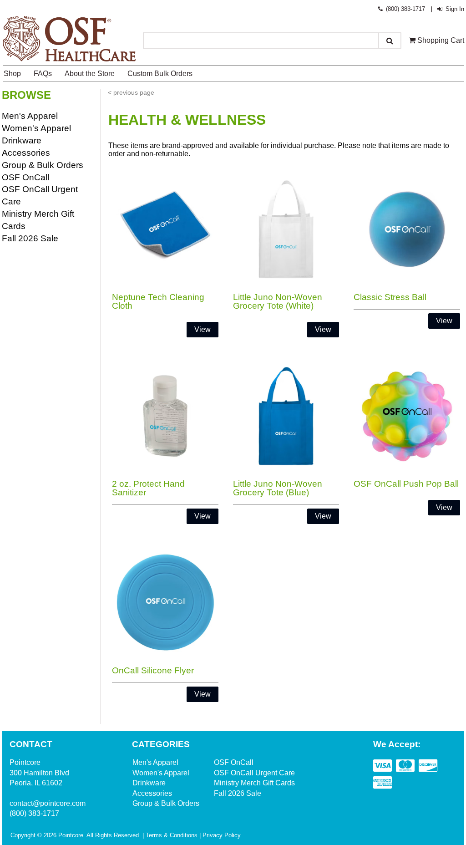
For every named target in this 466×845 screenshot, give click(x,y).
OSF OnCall (25, 177)
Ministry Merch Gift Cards (254, 783)
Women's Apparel (36, 128)
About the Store (90, 73)
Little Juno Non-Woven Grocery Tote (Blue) (277, 488)
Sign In (454, 8)
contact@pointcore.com (48, 803)
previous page (133, 92)
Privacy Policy (222, 835)
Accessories (26, 153)
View (202, 329)
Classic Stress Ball (390, 297)
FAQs (43, 73)
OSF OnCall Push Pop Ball (406, 484)
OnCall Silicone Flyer (153, 670)
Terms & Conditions (172, 835)
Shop (12, 73)
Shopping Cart (439, 40)
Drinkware (21, 140)
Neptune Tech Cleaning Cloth (158, 301)
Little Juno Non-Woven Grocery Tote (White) (277, 301)
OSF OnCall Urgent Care (254, 773)
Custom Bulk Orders (159, 73)
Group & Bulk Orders (42, 165)
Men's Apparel (30, 116)
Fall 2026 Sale (30, 238)
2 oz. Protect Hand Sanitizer (148, 488)
